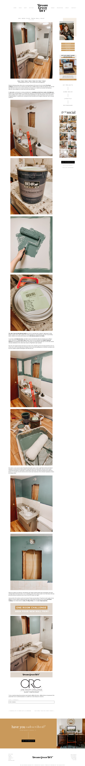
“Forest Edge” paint (21, 340)
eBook (53, 7)
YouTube (74, 758)
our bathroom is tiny (18, 338)
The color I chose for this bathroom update (18, 333)
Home (15, 7)
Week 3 (26, 81)
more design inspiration (42, 600)
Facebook (73, 757)
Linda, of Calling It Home (28, 600)
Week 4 (30, 81)
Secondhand (68, 105)
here (34, 86)
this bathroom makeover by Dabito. (37, 335)
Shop (25, 7)
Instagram (73, 754)
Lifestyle (68, 98)
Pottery (31, 7)
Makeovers (60, 7)
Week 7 (40, 81)
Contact (73, 7)
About (67, 7)
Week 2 (22, 81)
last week (12, 92)
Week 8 (43, 81)
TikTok (74, 759)
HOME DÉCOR (68, 91)
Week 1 (19, 81)
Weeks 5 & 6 (35, 81)
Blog (20, 7)
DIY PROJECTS (68, 85)
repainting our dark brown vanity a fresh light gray (43, 92)
